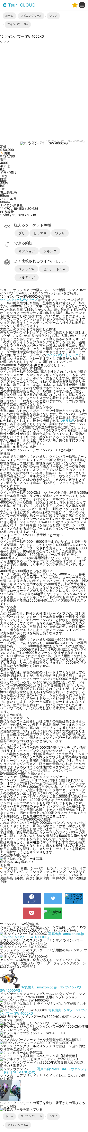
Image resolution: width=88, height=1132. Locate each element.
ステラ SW (26, 269)
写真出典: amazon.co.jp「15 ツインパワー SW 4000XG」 (42, 935)
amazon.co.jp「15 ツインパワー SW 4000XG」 (57, 141)
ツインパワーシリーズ (62, 355)
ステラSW (66, 421)
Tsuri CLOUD (21, 5)
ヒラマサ (40, 233)
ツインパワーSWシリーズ (19, 300)
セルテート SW (54, 269)
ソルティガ (26, 277)
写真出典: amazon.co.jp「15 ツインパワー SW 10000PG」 (42, 988)
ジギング (49, 251)
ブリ (21, 233)
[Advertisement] (44, 92)
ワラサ (60, 233)
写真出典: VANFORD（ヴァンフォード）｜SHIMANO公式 (43, 1070)
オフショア (26, 251)
